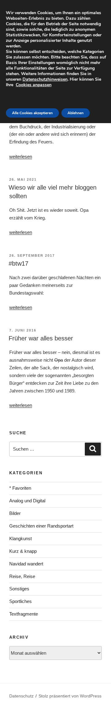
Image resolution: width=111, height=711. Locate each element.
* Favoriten (20, 488)
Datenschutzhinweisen (45, 79)
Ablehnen (76, 112)
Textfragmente (23, 614)
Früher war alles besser (41, 338)
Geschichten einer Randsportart (41, 525)
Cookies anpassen (33, 85)
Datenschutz (21, 695)
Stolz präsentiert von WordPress (70, 695)
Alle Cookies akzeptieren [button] (32, 112)
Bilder (15, 513)
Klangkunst (20, 538)
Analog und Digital (27, 500)
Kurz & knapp (23, 551)
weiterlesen (20, 156)
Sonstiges (19, 588)
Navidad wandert (26, 563)
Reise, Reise (22, 576)
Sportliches (20, 601)
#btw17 (18, 263)
